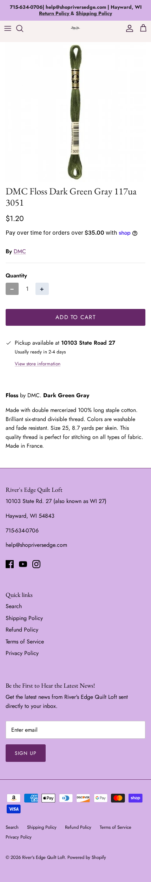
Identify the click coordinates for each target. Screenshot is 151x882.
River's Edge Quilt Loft (43, 857)
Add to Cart (75, 317)
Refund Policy (22, 630)
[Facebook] (10, 564)
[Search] (23, 28)
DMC (20, 251)
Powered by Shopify (86, 857)
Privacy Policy (22, 653)
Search (14, 606)
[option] (75, 112)
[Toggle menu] (7, 28)
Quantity (16, 276)
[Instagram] (36, 564)
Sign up (26, 753)
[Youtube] (23, 564)
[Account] (128, 28)
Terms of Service (25, 642)
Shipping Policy (24, 618)
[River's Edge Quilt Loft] (75, 28)
